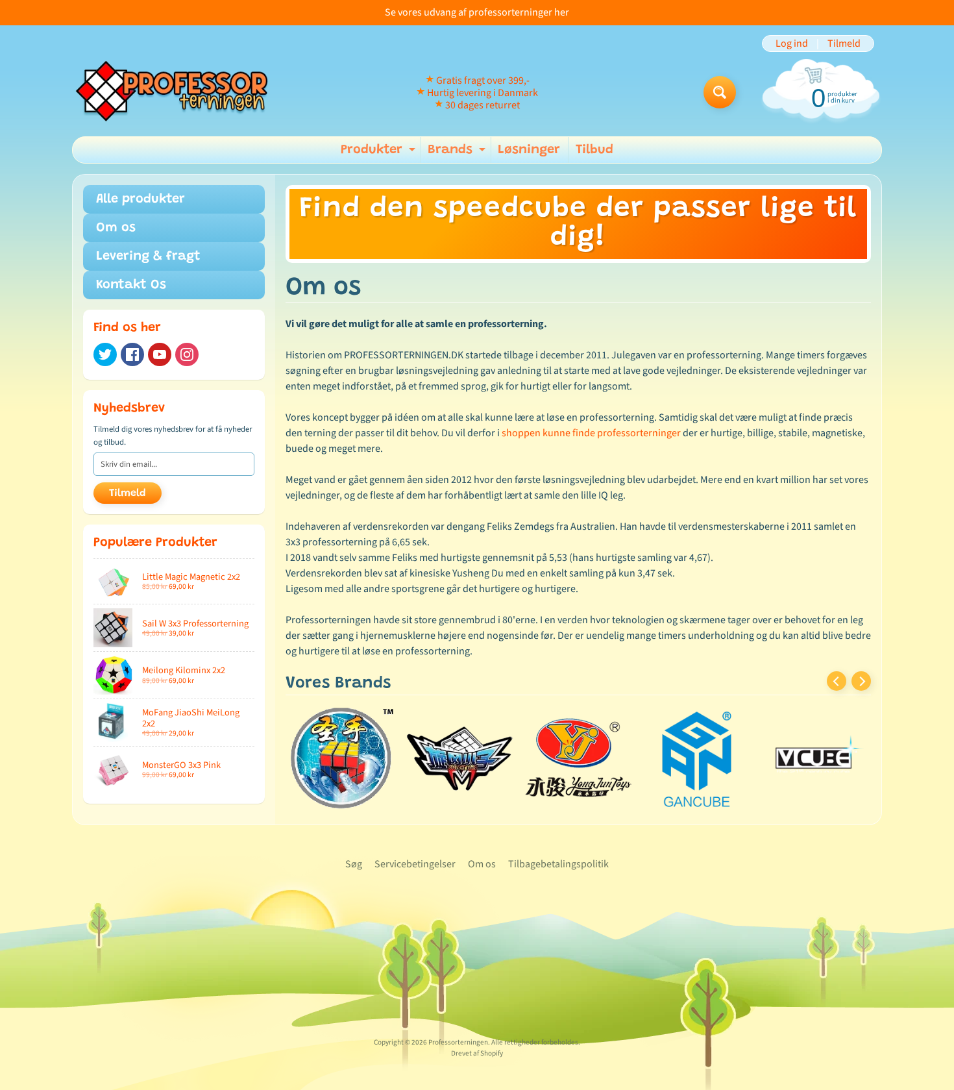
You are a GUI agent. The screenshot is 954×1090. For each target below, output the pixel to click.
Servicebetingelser (415, 864)
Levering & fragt (148, 256)
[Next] (861, 681)
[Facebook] (132, 354)
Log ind (792, 43)
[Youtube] (159, 354)
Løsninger (529, 149)
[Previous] (836, 681)
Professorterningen (458, 1042)
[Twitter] (105, 354)
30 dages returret (482, 105)
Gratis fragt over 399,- (483, 80)
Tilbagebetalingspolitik (558, 864)
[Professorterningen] (179, 92)
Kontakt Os (131, 285)
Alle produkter (140, 199)
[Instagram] (187, 354)
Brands (458, 153)
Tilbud (594, 149)
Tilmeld (844, 43)
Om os (116, 227)
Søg (353, 864)
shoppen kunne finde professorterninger (591, 433)
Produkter (380, 153)
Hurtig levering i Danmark (482, 93)
